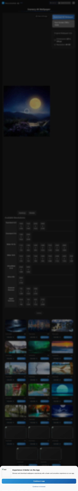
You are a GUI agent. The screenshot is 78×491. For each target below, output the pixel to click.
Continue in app (39, 481)
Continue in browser (39, 486)
